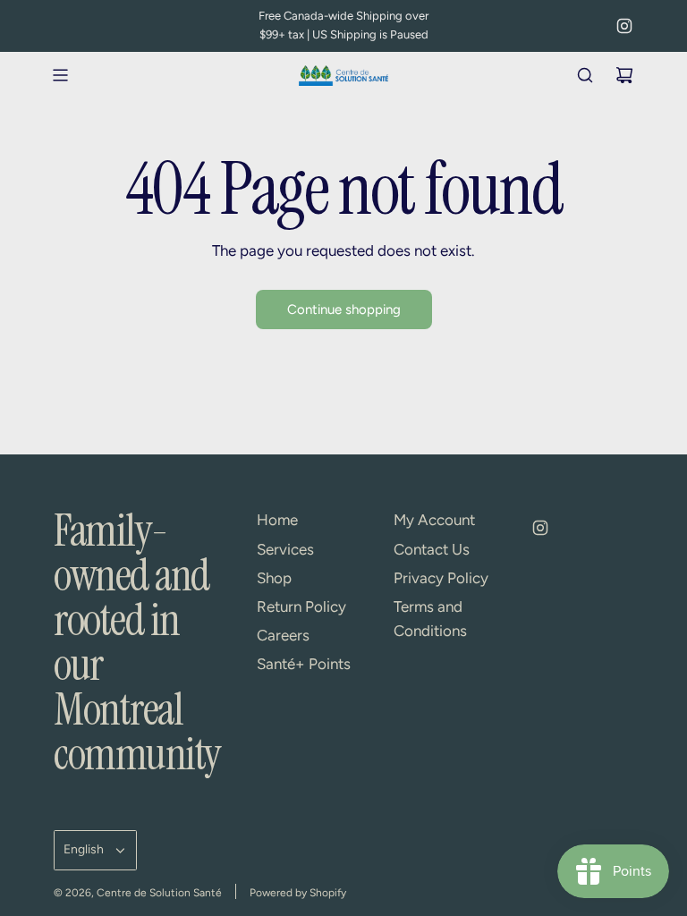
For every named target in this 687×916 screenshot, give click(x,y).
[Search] (585, 75)
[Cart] (624, 75)
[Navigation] (60, 75)
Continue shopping (344, 309)
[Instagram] (624, 26)
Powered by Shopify (298, 892)
